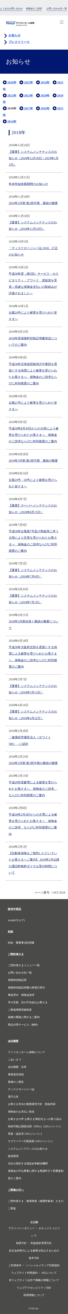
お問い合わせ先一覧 (20, 972)
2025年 (28, 82)
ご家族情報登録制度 (20, 1009)
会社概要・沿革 (17, 1067)
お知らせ (14, 35)
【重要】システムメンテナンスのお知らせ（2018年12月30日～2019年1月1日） (34, 158)
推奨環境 (13, 1156)
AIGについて (49, 1272)
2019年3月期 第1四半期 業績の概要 (33, 460)
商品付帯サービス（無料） (24, 1024)
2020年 (45, 95)
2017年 (28, 108)
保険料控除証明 (17, 980)
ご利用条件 (15, 1265)
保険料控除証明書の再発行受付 (26, 987)
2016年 (45, 108)
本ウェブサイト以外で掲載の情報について (34, 1280)
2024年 (45, 82)
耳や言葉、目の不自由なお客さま (28, 1002)
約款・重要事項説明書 (21, 942)
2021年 (28, 95)
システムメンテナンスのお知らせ (28, 1148)
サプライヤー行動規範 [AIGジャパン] (30, 1141)
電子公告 (13, 1096)
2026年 (11, 82)
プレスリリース (19, 42)
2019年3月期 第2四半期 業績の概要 (33, 203)
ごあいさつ (14, 1059)
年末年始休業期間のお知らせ (28, 184)
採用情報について (34, 1295)
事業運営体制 (16, 1074)
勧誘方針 (21, 1243)
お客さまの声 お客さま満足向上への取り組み (35, 1119)
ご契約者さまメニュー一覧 (24, 965)
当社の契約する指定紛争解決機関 (28, 1163)
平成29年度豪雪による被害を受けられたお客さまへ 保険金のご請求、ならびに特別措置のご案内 (33, 789)
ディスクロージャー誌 (21, 1089)
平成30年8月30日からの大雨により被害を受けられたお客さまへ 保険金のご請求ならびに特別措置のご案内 (34, 435)
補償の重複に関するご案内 (24, 1017)
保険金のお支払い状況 (21, 1111)
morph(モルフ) (16, 920)
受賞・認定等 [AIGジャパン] (25, 1133)
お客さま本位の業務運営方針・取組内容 (32, 1104)
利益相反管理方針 (41, 1243)
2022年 (11, 95)
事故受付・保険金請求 (21, 995)
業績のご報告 (16, 1082)
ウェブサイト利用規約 (24, 1272)
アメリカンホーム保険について (26, 1052)
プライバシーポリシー (21, 1228)
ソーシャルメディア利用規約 (42, 1265)
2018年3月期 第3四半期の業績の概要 (33, 763)
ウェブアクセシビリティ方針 (34, 1287)
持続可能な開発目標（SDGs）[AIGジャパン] (34, 1126)
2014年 (11, 121)
